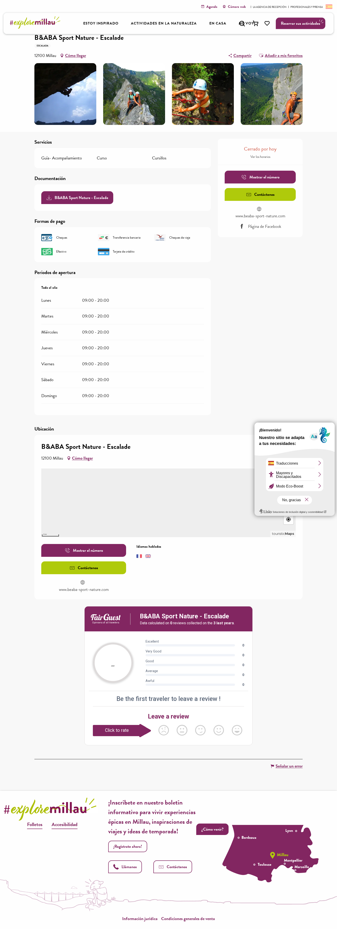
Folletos (34, 824)
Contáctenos (177, 867)
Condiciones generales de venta (188, 918)
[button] (242, 23)
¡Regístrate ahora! (127, 846)
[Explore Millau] (36, 27)
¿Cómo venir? (212, 829)
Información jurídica (139, 918)
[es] (328, 6)
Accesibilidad (64, 824)
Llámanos (129, 867)
